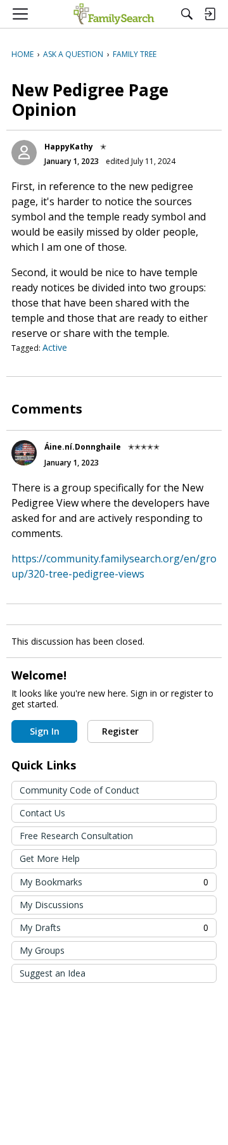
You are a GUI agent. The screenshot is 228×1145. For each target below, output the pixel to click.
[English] (113, 14)
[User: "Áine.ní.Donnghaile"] (24, 452)
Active (54, 347)
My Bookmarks (114, 882)
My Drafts (114, 927)
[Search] (186, 14)
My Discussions (52, 905)
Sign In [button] (45, 731)
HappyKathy (68, 146)
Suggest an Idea (53, 973)
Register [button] (120, 731)
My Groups (42, 950)
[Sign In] (209, 14)
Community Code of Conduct (79, 790)
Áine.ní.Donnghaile (82, 446)
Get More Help (50, 858)
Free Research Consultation (76, 836)
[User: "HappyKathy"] (24, 152)
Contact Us (42, 813)
